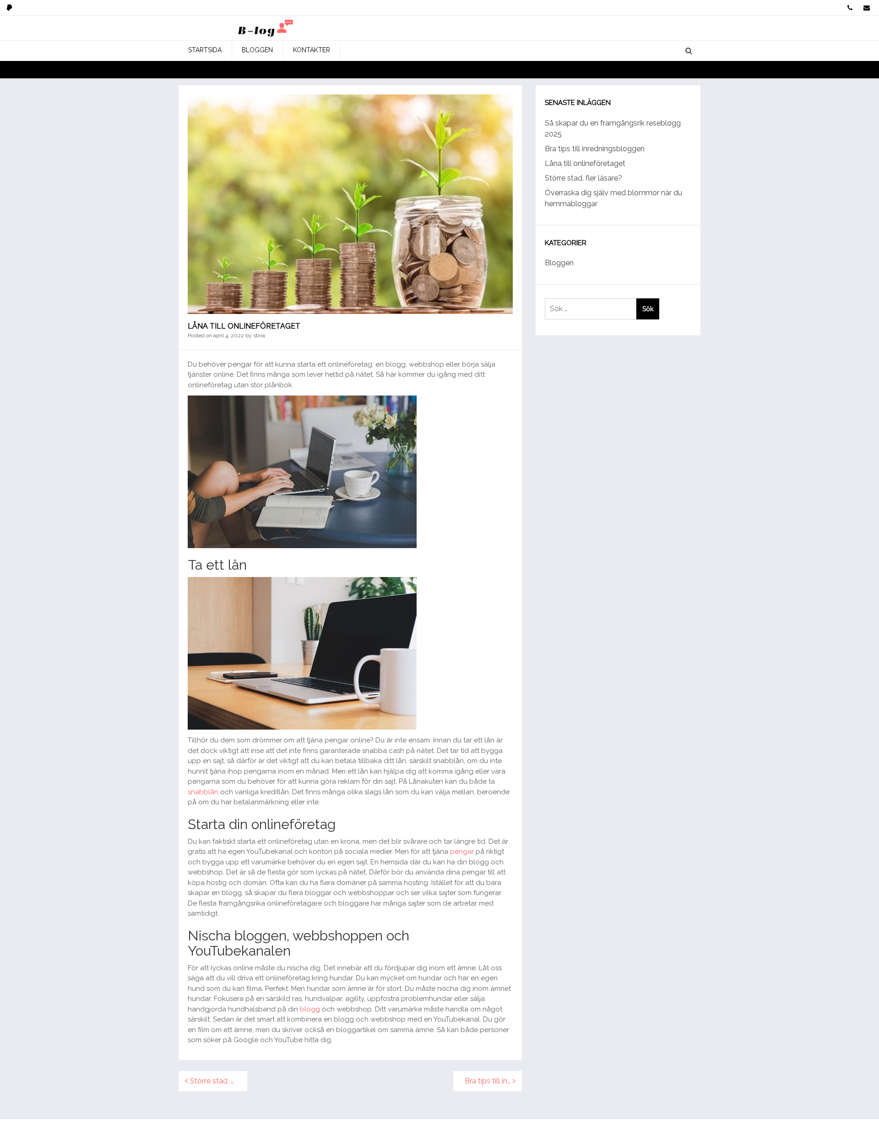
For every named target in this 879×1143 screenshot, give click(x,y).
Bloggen (257, 50)
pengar (462, 851)
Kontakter (311, 50)
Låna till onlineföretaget (585, 163)
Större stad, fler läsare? (218, 1081)
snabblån (203, 792)
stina (259, 335)
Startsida (205, 50)
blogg (310, 1009)
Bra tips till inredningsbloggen (493, 1081)
